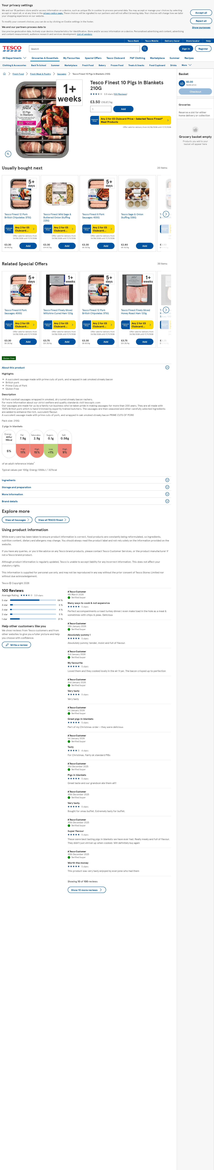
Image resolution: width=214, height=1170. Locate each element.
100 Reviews (120, 94)
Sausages (61, 73)
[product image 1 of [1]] (42, 119)
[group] (20, 214)
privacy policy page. (53, 13)
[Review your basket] (182, 83)
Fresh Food (18, 73)
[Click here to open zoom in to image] (8, 154)
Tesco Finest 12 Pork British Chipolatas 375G (18, 215)
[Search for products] (145, 48)
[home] (4, 73)
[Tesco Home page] (12, 49)
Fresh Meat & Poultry (40, 73)
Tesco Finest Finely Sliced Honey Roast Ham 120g (135, 311)
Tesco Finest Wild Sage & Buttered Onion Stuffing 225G (57, 217)
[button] (133, 41)
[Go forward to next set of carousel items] (166, 214)
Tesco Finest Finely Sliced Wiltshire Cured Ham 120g (58, 311)
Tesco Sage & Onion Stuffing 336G (132, 215)
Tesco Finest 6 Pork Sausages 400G (93, 215)
